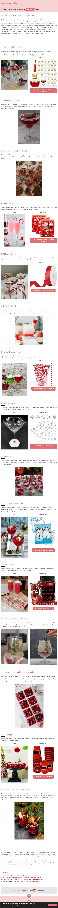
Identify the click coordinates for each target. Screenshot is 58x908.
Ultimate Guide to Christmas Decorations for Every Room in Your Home (20, 875)
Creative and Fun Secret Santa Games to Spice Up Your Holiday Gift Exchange (21, 877)
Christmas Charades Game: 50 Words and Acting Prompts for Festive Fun (20, 881)
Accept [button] (52, 905)
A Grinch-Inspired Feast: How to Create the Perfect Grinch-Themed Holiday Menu (22, 879)
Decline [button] (42, 905)
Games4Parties (9, 3)
